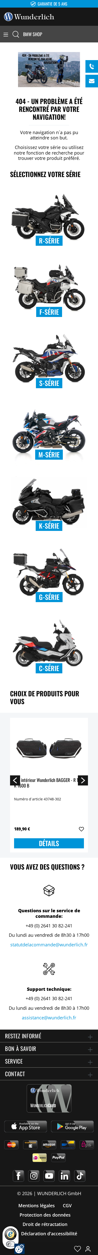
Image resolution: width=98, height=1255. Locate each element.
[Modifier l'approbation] (19, 1249)
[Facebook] (18, 1176)
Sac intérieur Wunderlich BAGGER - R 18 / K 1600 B (48, 783)
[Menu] (6, 34)
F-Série (49, 312)
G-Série (49, 597)
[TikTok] (79, 1176)
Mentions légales (36, 1205)
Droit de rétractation (45, 1224)
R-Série (49, 240)
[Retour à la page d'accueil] (29, 16)
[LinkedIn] (64, 1176)
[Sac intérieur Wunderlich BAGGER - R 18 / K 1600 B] (49, 747)
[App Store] (25, 1126)
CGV (67, 1205)
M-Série (49, 454)
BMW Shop (32, 34)
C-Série (49, 668)
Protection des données (45, 1215)
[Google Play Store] (72, 1126)
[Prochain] (83, 780)
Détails (49, 843)
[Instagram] (33, 1176)
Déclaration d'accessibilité (49, 1234)
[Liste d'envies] (77, 1248)
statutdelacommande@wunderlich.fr (49, 945)
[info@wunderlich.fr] (91, 81)
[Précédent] (15, 780)
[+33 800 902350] (91, 66)
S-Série (49, 383)
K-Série (49, 526)
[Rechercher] (16, 34)
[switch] (10, 1244)
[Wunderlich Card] (49, 1098)
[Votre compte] (88, 1248)
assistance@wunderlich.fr (49, 1018)
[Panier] (95, 34)
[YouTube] (49, 1176)
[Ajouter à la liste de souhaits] (81, 829)
